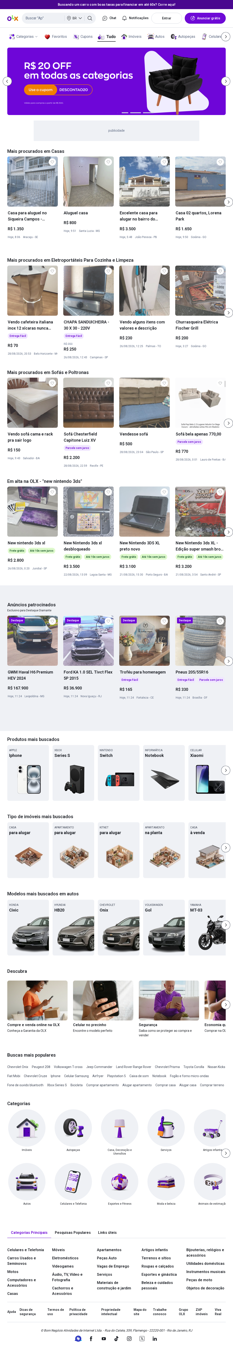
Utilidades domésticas (205, 1263)
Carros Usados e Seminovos (21, 1261)
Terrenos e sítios (156, 1258)
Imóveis (135, 36)
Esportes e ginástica (159, 1274)
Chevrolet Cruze (35, 1076)
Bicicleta (77, 1085)
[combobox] (59, 18)
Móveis (58, 1250)
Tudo (111, 36)
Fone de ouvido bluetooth (25, 1085)
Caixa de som (139, 1076)
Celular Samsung (76, 1076)
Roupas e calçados (158, 1266)
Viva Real (218, 1312)
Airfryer (98, 1076)
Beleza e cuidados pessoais (157, 1285)
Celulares (216, 36)
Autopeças (186, 36)
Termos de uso (55, 1312)
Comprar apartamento (102, 1085)
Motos (12, 1272)
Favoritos (59, 36)
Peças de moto (199, 1280)
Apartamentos (109, 1250)
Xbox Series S (57, 1085)
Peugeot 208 (41, 1067)
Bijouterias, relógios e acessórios (205, 1253)
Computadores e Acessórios (21, 1283)
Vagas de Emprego (113, 1266)
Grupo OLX (183, 1312)
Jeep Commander (99, 1067)
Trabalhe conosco (160, 1312)
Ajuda (11, 1312)
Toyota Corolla (193, 1067)
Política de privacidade (78, 1312)
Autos (160, 36)
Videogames (63, 1266)
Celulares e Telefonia (25, 1250)
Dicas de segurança (28, 1312)
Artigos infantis (155, 1250)
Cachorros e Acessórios (62, 1291)
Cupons (87, 36)
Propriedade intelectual (110, 1312)
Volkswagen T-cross (68, 1067)
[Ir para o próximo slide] (228, 202)
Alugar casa (187, 1085)
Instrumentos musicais (205, 1272)
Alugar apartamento (137, 1085)
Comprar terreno (212, 1085)
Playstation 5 (116, 1076)
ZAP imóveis (202, 1312)
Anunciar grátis (208, 18)
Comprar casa (165, 1085)
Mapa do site (140, 1312)
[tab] (29, 1233)
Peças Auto (107, 1258)
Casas (12, 1293)
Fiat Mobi (13, 1076)
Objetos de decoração (205, 1288)
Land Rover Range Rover (133, 1067)
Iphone (56, 1076)
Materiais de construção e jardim (114, 1285)
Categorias (25, 36)
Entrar (166, 18)
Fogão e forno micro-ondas (189, 1076)
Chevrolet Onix (17, 1067)
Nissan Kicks (216, 1067)
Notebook (159, 1076)
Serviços (104, 1274)
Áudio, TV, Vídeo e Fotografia (67, 1277)
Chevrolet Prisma (167, 1067)
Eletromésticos (65, 1258)
